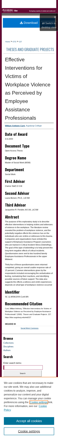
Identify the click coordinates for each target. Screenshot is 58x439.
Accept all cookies (29, 421)
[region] (29, 408)
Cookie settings (39, 402)
